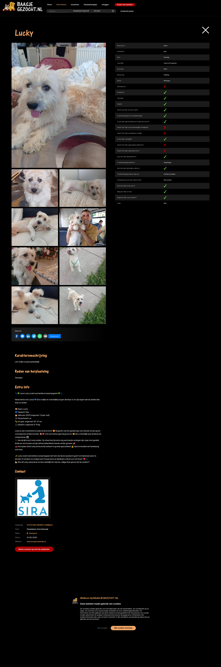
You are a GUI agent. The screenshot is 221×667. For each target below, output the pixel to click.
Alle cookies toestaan (123, 628)
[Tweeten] (34, 336)
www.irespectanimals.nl (36, 541)
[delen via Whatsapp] (39, 336)
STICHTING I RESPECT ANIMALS (40, 525)
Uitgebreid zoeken (127, 11)
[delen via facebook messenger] (22, 336)
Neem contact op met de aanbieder (34, 549)
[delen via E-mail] (45, 336)
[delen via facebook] (16, 336)
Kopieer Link (54, 336)
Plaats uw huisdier (125, 4)
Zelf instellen (102, 628)
